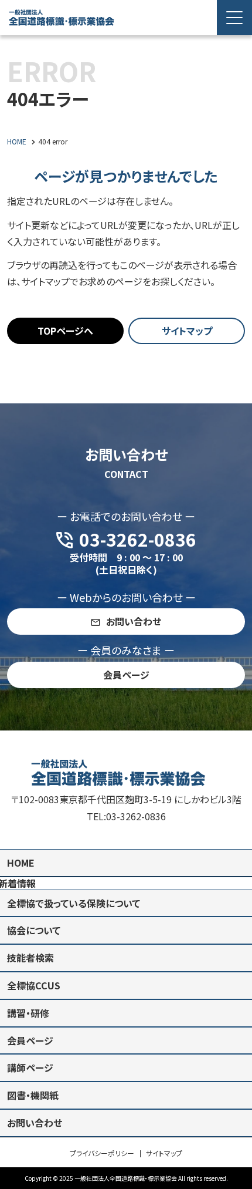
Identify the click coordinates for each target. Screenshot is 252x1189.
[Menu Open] (234, 17)
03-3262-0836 (136, 816)
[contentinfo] (126, 959)
